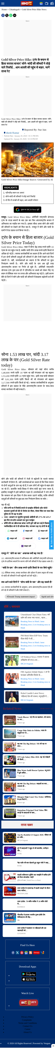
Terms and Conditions (27, 1023)
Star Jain (42, 129)
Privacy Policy (27, 1017)
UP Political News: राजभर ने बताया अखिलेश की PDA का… (35, 658)
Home (4, 9)
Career (27, 1029)
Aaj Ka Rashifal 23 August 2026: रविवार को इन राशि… (34, 836)
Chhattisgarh (14, 9)
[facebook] (13, 954)
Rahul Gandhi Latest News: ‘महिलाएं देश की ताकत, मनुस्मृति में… (35, 694)
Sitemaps (36, 953)
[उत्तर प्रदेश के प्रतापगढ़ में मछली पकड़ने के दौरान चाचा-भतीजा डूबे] (10, 891)
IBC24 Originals (27, 664)
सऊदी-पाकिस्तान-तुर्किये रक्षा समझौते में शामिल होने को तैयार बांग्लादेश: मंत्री (34, 876)
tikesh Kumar (12, 132)
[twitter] (17, 954)
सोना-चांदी (34, 489)
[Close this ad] (53, 1046)
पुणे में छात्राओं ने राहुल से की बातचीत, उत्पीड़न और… (32, 849)
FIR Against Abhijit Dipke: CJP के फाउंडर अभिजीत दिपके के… (35, 673)
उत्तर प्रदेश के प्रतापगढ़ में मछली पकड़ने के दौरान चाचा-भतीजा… (33, 889)
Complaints (27, 1020)
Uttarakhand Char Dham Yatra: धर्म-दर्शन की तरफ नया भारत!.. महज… (35, 616)
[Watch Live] (29, 1006)
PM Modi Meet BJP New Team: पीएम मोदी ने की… (34, 637)
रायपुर (34, 227)
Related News (12, 708)
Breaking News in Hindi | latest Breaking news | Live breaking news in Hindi (35, 625)
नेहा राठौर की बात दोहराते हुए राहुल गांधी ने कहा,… (34, 863)
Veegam (47, 1043)
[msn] (42, 954)
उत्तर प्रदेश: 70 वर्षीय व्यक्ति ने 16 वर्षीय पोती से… (32, 902)
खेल (18, 920)
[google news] (26, 954)
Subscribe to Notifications (51, 533)
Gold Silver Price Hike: (19, 217)
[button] (2, 3)
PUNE (19, 854)
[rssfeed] (30, 954)
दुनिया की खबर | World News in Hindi (29, 880)
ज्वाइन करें (13, 531)
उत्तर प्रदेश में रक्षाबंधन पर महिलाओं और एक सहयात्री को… (31, 929)
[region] (27, 38)
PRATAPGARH (22, 894)
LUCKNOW (21, 933)
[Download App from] (28, 975)
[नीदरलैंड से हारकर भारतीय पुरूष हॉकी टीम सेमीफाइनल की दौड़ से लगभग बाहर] (10, 917)
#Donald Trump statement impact (21, 596)
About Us (27, 1032)
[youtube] (22, 954)
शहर (26, 247)
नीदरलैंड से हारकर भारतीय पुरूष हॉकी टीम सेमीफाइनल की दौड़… (31, 916)
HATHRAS (21, 907)
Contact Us (27, 1026)
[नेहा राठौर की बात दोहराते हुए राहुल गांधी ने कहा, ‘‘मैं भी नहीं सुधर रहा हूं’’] (10, 864)
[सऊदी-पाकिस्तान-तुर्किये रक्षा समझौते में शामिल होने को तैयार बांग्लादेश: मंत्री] (10, 877)
